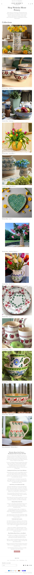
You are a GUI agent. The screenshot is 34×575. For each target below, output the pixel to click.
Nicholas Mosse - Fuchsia (7, 316)
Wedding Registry (22, 560)
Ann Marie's (8, 572)
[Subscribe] (16, 565)
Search (8, 560)
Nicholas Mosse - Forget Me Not (8, 186)
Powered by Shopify (11, 572)
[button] (2, 4)
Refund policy (16, 572)
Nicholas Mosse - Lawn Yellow (8, 153)
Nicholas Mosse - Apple (6, 349)
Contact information (29, 572)
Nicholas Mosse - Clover (7, 381)
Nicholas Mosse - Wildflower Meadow (9, 251)
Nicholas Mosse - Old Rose (7, 88)
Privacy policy (20, 572)
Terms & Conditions (13, 560)
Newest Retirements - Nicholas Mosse (9, 447)
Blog (26, 560)
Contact (17, 560)
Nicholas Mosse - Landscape (7, 121)
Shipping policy (24, 572)
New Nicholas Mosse (6, 55)
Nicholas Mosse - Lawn (6, 218)
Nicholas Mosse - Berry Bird (7, 414)
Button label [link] (17, 551)
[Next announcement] (32, 1)
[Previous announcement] (2, 1)
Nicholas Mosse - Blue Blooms (8, 284)
